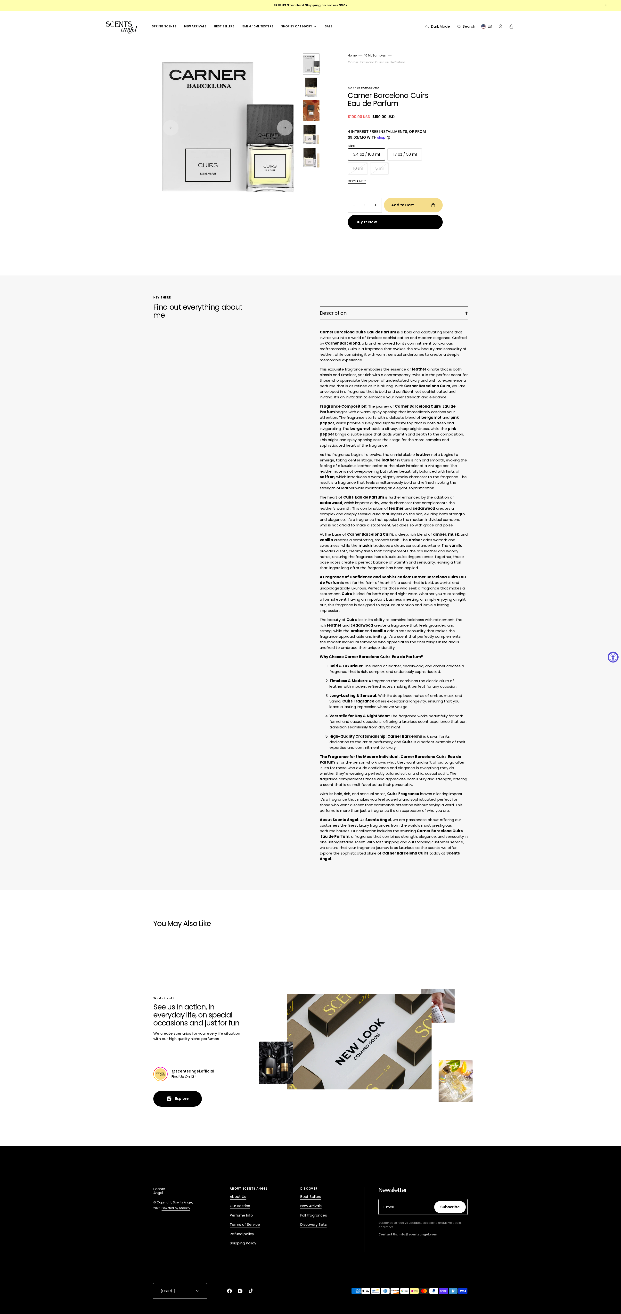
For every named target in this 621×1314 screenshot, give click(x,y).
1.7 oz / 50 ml (407, 156)
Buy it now (366, 222)
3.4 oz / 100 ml (369, 156)
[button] (466, 26)
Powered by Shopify (176, 1208)
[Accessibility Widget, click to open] (613, 657)
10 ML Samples (375, 55)
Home (352, 55)
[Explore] (160, 1074)
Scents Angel (182, 1202)
